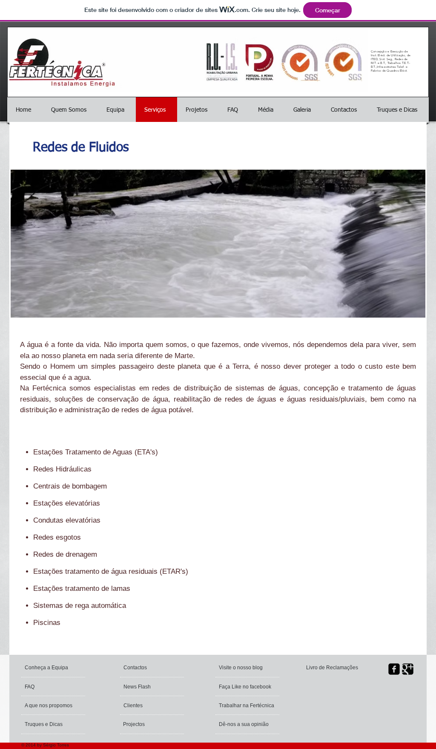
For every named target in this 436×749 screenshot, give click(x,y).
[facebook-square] (394, 669)
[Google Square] (407, 669)
